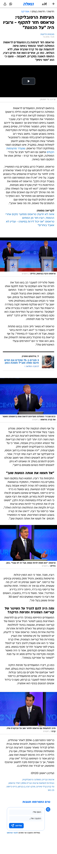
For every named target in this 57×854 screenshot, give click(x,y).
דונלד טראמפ (14, 783)
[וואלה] (28, 3)
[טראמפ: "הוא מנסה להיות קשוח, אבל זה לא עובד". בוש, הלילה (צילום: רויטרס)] (28, 547)
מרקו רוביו (30, 787)
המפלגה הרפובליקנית (32, 780)
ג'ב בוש (51, 790)
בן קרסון (21, 787)
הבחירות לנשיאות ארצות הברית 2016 (37, 783)
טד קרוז (51, 787)
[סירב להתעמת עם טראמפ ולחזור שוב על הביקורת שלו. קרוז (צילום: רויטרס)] (28, 713)
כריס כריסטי (12, 787)
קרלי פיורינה (41, 787)
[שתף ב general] (5, 4)
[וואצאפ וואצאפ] (10, 3)
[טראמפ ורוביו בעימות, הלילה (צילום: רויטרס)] (28, 257)
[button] (44, 4)
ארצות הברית (48, 780)
